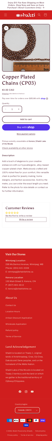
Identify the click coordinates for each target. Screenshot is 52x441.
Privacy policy (12, 435)
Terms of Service (13, 336)
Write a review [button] (26, 219)
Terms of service (27, 435)
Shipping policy (41, 435)
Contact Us (11, 305)
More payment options (26, 134)
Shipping (5, 93)
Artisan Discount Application (19, 318)
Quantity (5, 103)
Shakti (15, 431)
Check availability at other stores (17, 148)
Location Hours (13, 312)
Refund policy (12, 330)
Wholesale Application (16, 324)
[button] (5, 15)
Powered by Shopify (25, 431)
